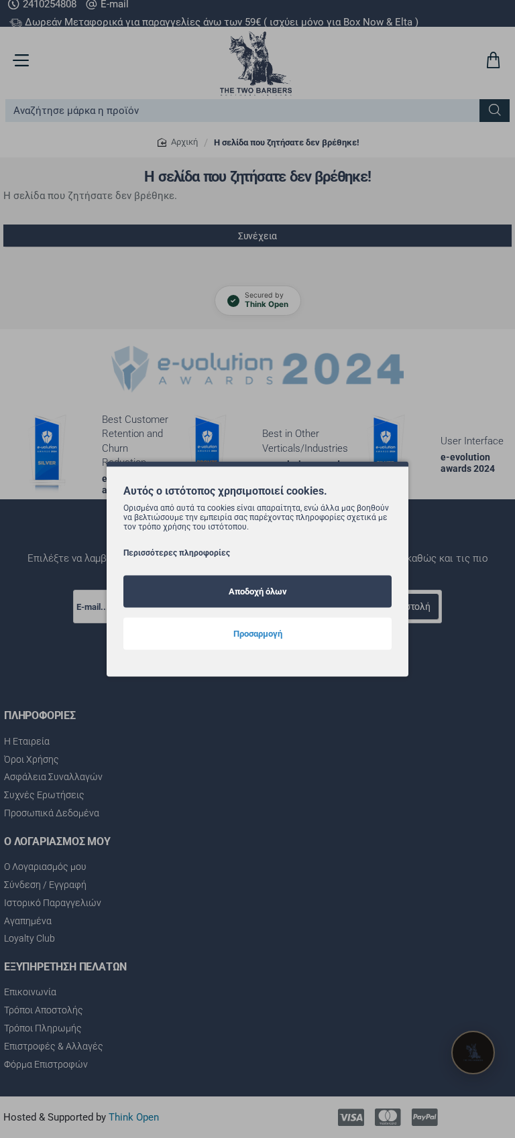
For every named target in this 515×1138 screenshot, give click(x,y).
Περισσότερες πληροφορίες (176, 552)
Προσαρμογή (257, 633)
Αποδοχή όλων (258, 591)
